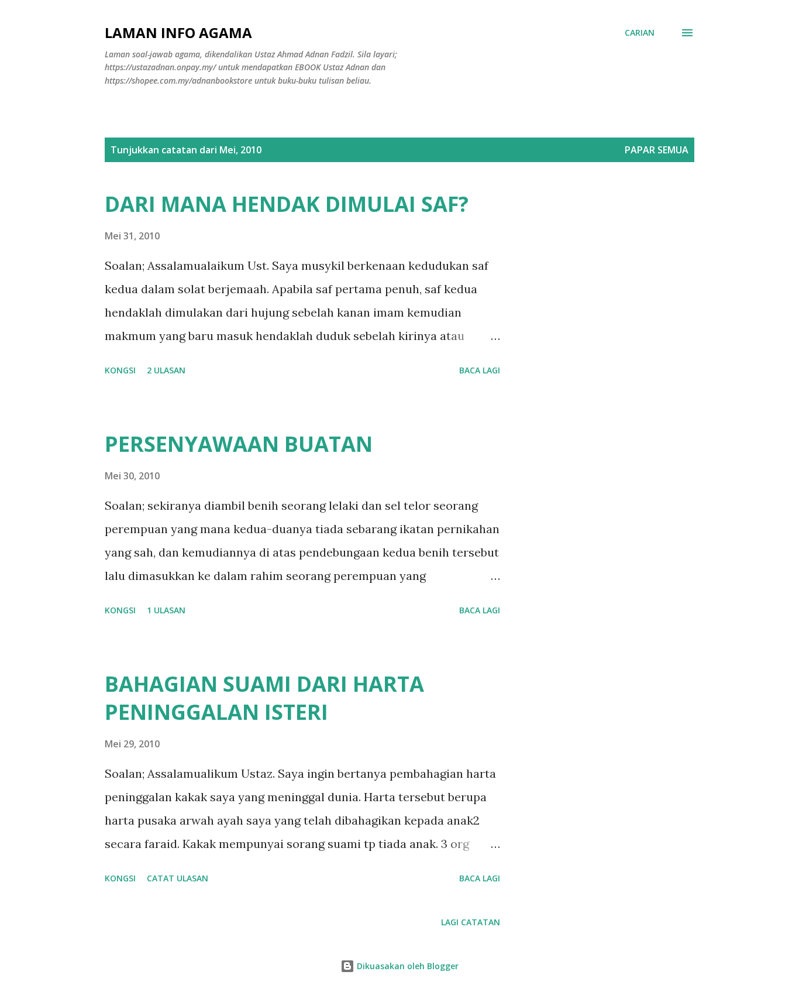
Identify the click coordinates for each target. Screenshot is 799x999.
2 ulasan (166, 370)
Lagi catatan (470, 922)
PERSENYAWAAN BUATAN (239, 444)
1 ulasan (166, 610)
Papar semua (656, 149)
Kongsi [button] (120, 370)
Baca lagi (479, 370)
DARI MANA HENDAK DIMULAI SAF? (287, 204)
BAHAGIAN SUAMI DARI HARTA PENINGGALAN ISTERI (264, 698)
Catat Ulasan (177, 878)
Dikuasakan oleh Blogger (406, 965)
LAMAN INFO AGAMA (178, 32)
